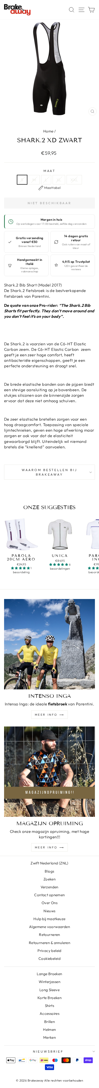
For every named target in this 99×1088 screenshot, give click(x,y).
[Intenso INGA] (49, 644)
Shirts (49, 1005)
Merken (49, 1037)
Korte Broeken (49, 997)
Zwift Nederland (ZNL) (49, 863)
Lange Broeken (49, 974)
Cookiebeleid (49, 958)
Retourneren (49, 934)
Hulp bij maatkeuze (49, 919)
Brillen (49, 1021)
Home (48, 131)
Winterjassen (49, 981)
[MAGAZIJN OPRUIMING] (49, 771)
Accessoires (50, 1013)
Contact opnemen (49, 895)
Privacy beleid (49, 950)
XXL (74, 179)
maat (49, 171)
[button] (49, 188)
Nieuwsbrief (48, 1051)
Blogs (49, 871)
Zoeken (49, 879)
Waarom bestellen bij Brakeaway (50, 472)
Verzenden (49, 887)
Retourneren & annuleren (49, 942)
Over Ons (49, 903)
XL (59, 179)
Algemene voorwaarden (49, 926)
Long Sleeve (49, 990)
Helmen (49, 1029)
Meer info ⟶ (49, 714)
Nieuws (49, 911)
